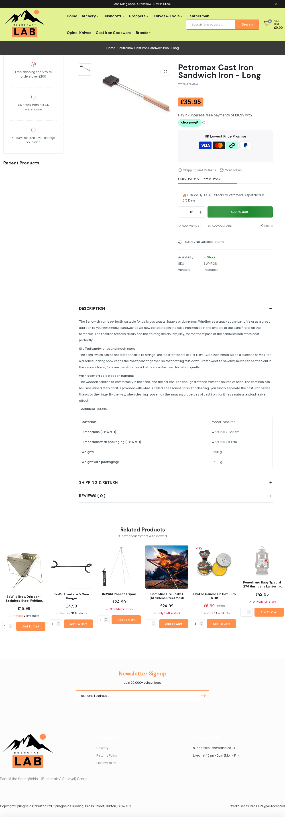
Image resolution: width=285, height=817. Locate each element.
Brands (142, 32)
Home (72, 16)
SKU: (181, 264)
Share (268, 226)
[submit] (203, 696)
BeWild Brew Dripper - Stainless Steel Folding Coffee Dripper (24, 599)
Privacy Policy (106, 763)
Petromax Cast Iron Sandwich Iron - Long (219, 71)
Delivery (102, 748)
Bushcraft (113, 16)
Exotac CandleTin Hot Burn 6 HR (214, 596)
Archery (89, 16)
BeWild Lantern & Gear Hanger (71, 596)
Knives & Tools (166, 16)
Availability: (186, 257)
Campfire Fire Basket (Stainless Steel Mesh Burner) (167, 596)
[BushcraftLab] (24, 24)
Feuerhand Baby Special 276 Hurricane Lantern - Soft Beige (262, 584)
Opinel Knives (79, 32)
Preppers (137, 16)
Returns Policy (106, 755)
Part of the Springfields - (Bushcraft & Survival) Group (44, 778)
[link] (11, 625)
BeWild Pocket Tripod (119, 594)
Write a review (188, 84)
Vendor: (184, 270)
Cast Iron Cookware (113, 32)
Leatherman (198, 16)
